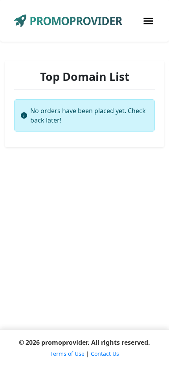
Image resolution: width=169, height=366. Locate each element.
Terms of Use (67, 353)
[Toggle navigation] (148, 21)
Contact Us (105, 353)
